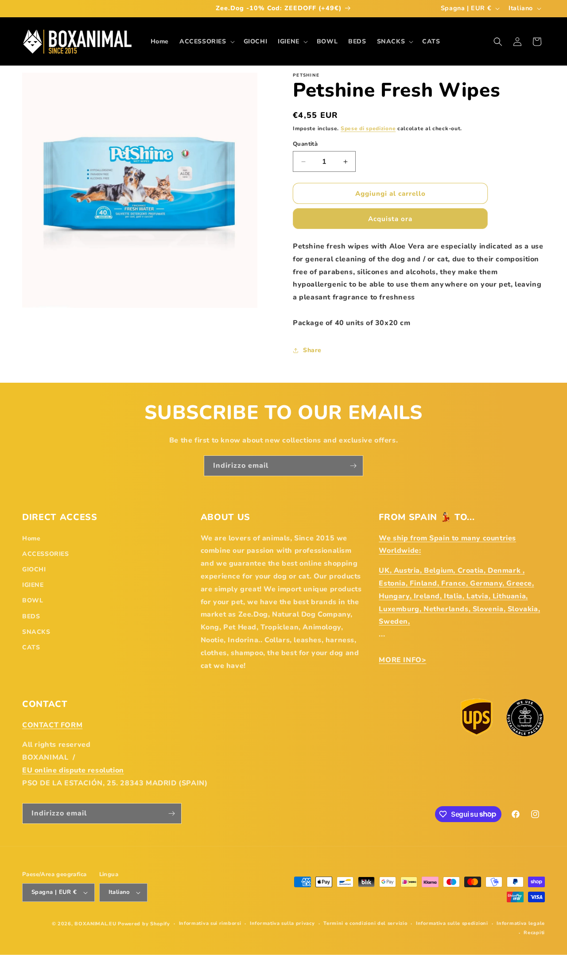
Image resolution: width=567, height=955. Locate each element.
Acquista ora (390, 218)
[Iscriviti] (353, 465)
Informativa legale (521, 923)
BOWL (32, 600)
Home (31, 538)
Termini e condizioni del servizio (365, 923)
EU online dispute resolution (73, 770)
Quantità (305, 144)
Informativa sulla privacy (282, 923)
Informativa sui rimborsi (210, 923)
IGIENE (33, 585)
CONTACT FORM (52, 725)
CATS (31, 647)
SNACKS (36, 632)
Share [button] (312, 350)
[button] (206, 41)
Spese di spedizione (368, 128)
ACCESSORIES (45, 554)
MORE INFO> (402, 660)
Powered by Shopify (144, 923)
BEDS (31, 616)
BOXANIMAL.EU (95, 923)
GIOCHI (34, 569)
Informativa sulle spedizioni (452, 923)
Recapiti (534, 932)
